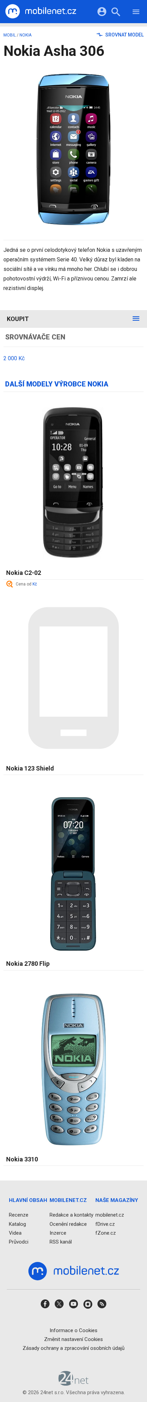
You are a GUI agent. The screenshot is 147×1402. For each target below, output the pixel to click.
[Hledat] (116, 12)
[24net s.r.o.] (73, 1384)
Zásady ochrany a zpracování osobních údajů (73, 1348)
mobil (9, 35)
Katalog (17, 1224)
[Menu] (136, 12)
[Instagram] (87, 1306)
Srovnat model (124, 34)
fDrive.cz (105, 1224)
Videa (15, 1233)
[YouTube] (73, 1306)
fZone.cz (105, 1233)
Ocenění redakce (68, 1224)
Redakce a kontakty (71, 1215)
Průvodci (18, 1242)
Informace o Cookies (73, 1330)
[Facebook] (45, 1306)
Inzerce (58, 1233)
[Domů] (40, 11)
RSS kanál (61, 1242)
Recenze (18, 1215)
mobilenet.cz (109, 1215)
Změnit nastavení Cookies (73, 1339)
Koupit (18, 318)
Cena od (26, 584)
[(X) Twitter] (59, 1306)
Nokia (25, 35)
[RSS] (101, 1306)
